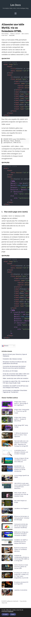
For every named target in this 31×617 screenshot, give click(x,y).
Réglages (10, 611)
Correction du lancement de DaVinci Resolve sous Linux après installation (14, 367)
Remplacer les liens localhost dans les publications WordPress (14, 362)
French (6, 345)
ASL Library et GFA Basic (10, 371)
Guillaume (11, 35)
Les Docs (15, 5)
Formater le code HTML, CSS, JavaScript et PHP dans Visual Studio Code (16, 382)
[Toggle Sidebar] (16, 13)
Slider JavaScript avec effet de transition (15, 378)
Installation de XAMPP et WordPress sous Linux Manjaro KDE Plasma (15, 386)
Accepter (5, 614)
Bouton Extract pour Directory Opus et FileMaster (15, 355)
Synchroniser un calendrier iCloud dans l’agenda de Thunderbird (15, 391)
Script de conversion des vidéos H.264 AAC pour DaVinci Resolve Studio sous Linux (16, 374)
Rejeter (12, 614)
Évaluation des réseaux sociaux (12, 359)
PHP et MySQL (5, 33)
